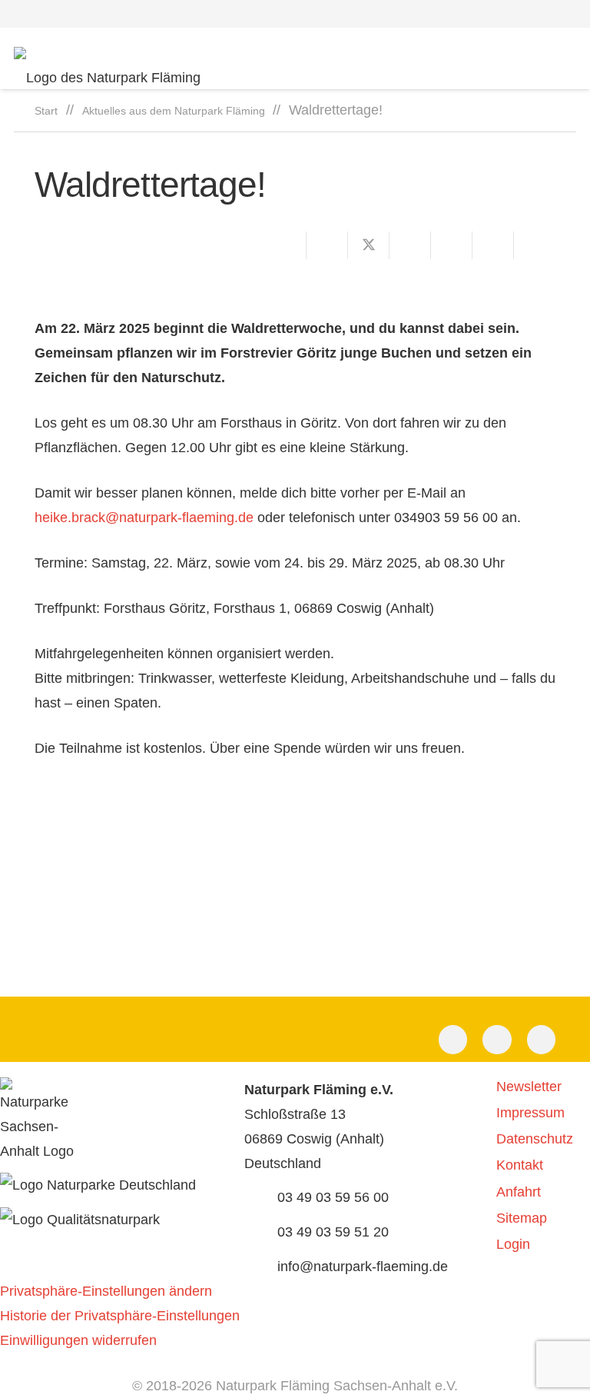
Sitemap (521, 1218)
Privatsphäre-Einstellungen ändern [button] (106, 1291)
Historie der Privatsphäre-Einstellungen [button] (120, 1315)
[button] (567, 14)
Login (513, 1244)
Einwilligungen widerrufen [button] (78, 1340)
